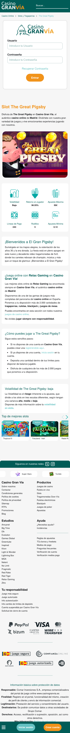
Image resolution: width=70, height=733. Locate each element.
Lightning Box (8, 555)
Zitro (4, 582)
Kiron (4, 548)
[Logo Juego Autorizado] (36, 663)
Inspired (5, 545)
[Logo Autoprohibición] (9, 663)
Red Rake (6, 572)
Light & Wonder (9, 551)
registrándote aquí (35, 347)
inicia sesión (48, 352)
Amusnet (6, 524)
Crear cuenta (53, 727)
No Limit (5, 565)
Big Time (6, 528)
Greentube (6, 541)
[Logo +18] (61, 663)
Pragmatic (6, 569)
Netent (5, 562)
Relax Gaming (8, 579)
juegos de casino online (17, 314)
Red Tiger (6, 575)
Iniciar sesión (26, 727)
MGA (4, 558)
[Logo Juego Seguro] (16, 654)
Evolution (6, 534)
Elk (3, 531)
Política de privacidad (45, 721)
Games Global (8, 538)
